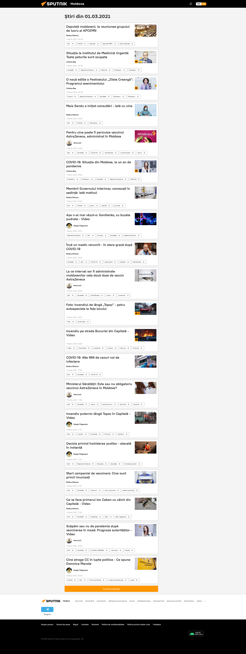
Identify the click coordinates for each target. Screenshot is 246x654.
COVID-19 (94, 153)
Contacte (85, 624)
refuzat (127, 550)
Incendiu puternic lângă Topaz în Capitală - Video (98, 416)
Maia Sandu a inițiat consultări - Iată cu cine (99, 106)
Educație (100, 464)
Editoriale (189, 601)
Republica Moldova (87, 70)
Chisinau (136, 348)
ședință (104, 206)
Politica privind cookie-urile (138, 624)
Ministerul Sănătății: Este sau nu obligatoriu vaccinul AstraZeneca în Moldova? (99, 386)
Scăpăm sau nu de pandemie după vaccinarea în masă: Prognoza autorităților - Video (99, 530)
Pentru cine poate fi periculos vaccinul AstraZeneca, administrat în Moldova (95, 134)
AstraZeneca (109, 153)
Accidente (96, 348)
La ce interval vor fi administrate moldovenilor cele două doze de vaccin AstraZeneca (95, 275)
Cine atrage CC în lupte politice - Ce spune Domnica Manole (98, 562)
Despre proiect (47, 624)
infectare (123, 262)
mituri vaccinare (110, 490)
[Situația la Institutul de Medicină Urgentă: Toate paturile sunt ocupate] (145, 57)
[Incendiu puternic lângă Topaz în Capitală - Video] (145, 418)
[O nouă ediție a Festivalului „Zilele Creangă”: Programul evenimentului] (145, 83)
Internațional (144, 601)
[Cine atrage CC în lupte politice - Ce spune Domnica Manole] (145, 564)
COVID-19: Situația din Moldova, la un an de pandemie (98, 164)
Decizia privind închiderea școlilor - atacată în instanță (98, 445)
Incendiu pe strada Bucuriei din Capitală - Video (97, 333)
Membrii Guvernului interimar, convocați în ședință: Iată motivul (98, 191)
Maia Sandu (94, 123)
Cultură (70, 96)
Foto (68, 322)
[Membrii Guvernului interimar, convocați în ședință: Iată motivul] (145, 193)
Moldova (136, 404)
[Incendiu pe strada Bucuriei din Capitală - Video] (145, 335)
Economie (101, 601)
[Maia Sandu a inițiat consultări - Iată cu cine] (145, 110)
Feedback (157, 624)
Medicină (104, 70)
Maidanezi (94, 517)
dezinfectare (137, 262)
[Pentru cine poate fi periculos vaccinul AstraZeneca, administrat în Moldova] (145, 136)
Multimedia (81, 322)
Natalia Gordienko (130, 235)
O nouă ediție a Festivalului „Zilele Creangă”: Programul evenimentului (99, 81)
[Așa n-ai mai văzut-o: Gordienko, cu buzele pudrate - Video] (145, 219)
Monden (100, 235)
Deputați (92, 44)
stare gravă (108, 262)
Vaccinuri (94, 490)
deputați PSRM (107, 44)
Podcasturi (118, 70)
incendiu (110, 348)
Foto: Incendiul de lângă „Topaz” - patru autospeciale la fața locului (95, 307)
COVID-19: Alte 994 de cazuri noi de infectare (92, 359)
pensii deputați (125, 44)
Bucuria (123, 348)
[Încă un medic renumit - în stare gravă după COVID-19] (145, 249)
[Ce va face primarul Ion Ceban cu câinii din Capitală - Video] (145, 504)
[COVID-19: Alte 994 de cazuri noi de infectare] (145, 361)
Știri (68, 44)
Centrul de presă (63, 624)
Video (69, 348)
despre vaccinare (128, 490)
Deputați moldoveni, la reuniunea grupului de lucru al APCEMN (98, 29)
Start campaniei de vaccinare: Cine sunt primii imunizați (96, 475)
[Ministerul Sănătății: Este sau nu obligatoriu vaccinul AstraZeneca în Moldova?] (145, 388)
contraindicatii (125, 153)
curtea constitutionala (115, 580)
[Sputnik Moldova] (55, 7)
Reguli (75, 624)
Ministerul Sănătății (97, 550)
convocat (117, 206)
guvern (92, 206)
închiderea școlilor (130, 464)
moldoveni (121, 295)
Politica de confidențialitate (113, 624)
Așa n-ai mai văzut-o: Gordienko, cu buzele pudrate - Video (98, 217)
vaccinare (123, 404)
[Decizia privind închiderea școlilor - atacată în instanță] (145, 447)
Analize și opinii (174, 601)
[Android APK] (196, 634)
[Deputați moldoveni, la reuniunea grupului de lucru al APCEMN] (145, 31)
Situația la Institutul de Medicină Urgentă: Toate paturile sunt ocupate (97, 55)
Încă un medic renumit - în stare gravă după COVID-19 (99, 247)
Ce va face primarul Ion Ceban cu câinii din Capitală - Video (98, 502)
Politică (79, 44)
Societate (70, 70)
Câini (106, 517)
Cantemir (121, 434)
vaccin (139, 153)
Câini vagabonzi (120, 517)
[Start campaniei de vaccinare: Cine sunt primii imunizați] (145, 477)
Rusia (132, 601)
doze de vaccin (107, 404)
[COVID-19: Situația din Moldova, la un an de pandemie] (145, 166)
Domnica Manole (95, 580)
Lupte (132, 580)
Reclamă (95, 624)
